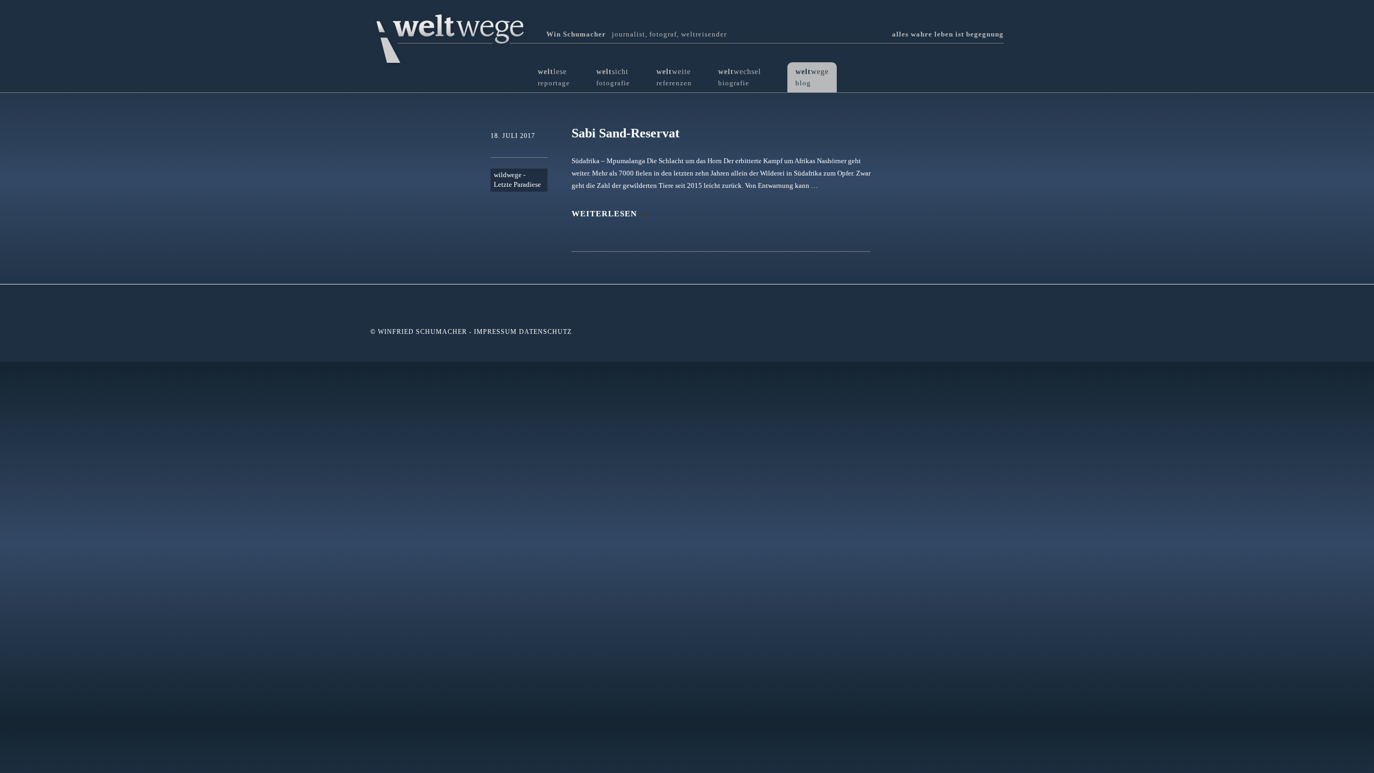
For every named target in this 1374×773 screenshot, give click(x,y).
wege (812, 77)
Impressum (495, 332)
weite (674, 77)
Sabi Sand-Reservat (625, 133)
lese (554, 77)
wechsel (739, 77)
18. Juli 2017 (513, 136)
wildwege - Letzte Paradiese (517, 180)
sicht (613, 77)
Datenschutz (545, 332)
